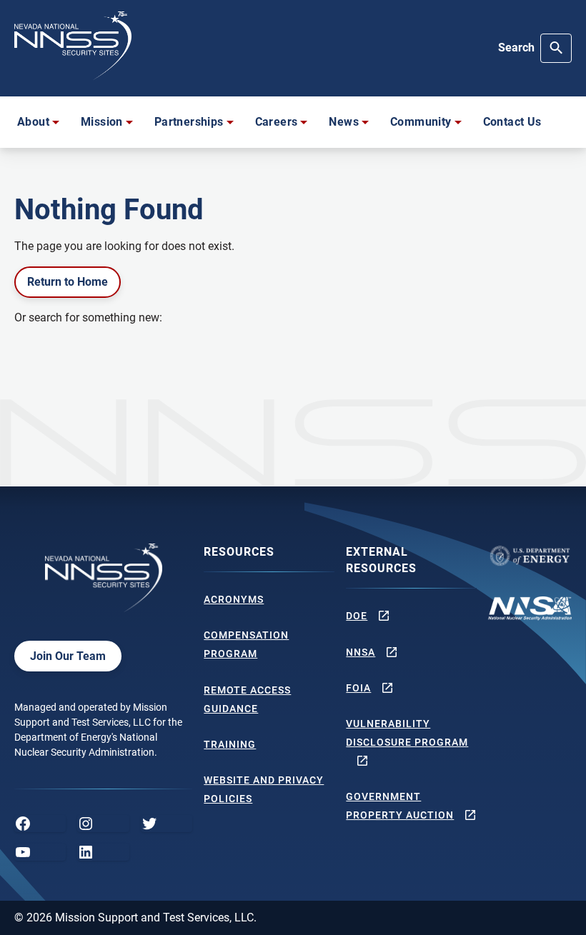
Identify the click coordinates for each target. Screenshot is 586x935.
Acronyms (234, 599)
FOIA (358, 688)
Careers (276, 122)
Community (421, 122)
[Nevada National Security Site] (72, 45)
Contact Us (512, 122)
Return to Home (67, 282)
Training (230, 744)
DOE (356, 615)
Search (516, 47)
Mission (102, 122)
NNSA (360, 652)
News (344, 122)
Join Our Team (68, 656)
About (33, 122)
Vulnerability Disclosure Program (407, 733)
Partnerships (189, 122)
